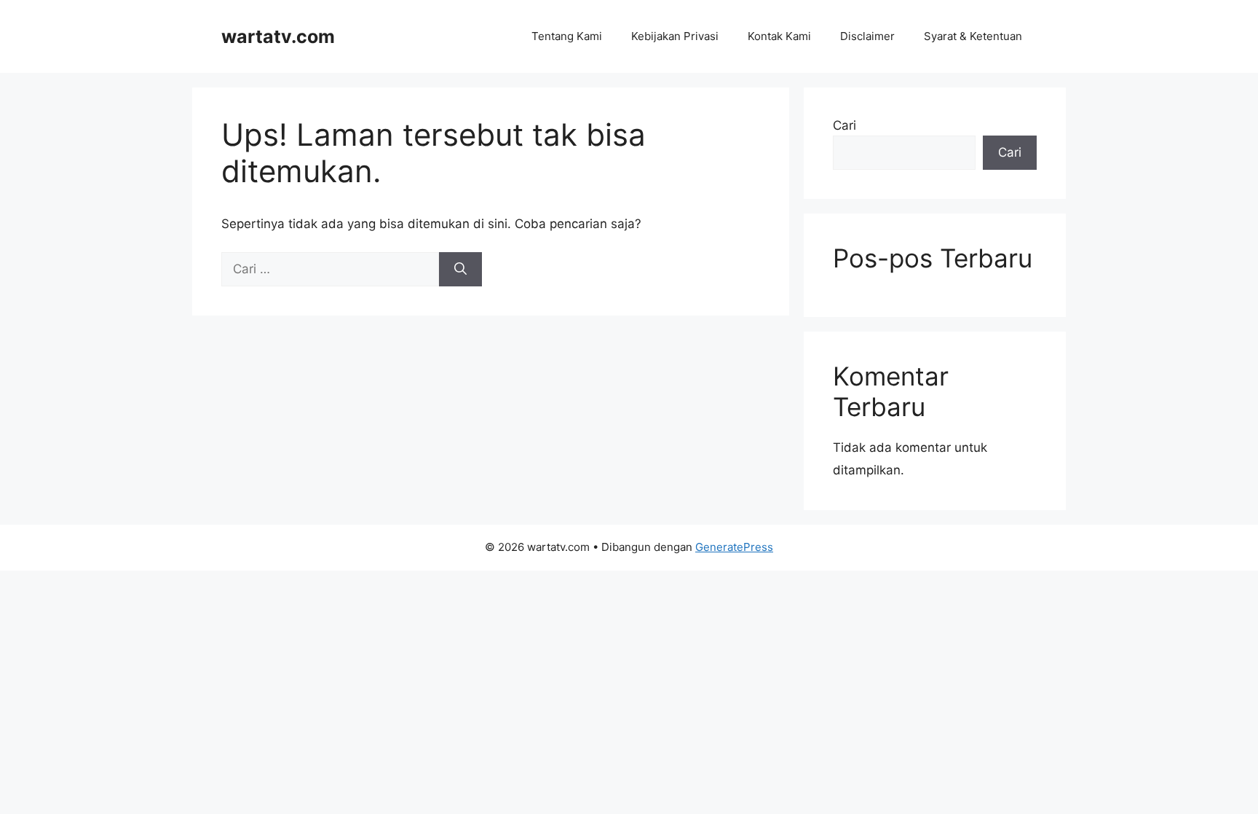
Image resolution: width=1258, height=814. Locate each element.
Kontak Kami (779, 36)
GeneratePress (734, 547)
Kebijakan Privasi (675, 36)
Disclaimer (867, 36)
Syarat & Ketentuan (973, 36)
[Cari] (460, 269)
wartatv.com (278, 36)
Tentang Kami (566, 36)
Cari (844, 125)
